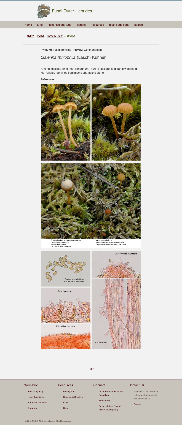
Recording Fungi (36, 391)
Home (30, 35)
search (138, 25)
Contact (137, 403)
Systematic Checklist (73, 396)
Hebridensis (104, 400)
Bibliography (69, 391)
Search (66, 407)
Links (65, 402)
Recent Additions (36, 396)
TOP (91, 369)
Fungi (40, 35)
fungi (40, 25)
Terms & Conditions (37, 402)
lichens (81, 25)
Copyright (32, 407)
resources (98, 25)
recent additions (119, 25)
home (28, 25)
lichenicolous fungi (60, 25)
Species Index (55, 35)
